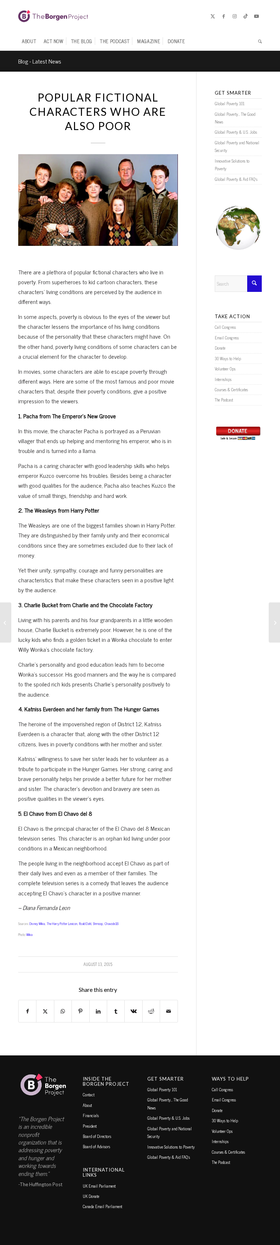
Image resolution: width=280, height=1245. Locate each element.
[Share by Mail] (169, 1011)
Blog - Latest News (39, 61)
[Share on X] (45, 1011)
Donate (220, 347)
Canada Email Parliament (102, 1206)
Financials (91, 1115)
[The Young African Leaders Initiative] (5, 622)
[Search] (258, 41)
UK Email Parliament (99, 1186)
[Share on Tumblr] (115, 1011)
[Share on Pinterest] (80, 1011)
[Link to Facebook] (223, 16)
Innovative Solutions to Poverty (232, 164)
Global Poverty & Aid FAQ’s (236, 179)
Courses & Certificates (231, 389)
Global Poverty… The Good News (235, 118)
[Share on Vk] (133, 1011)
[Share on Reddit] (151, 1011)
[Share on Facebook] (27, 1011)
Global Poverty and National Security (237, 146)
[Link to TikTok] (245, 16)
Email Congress (227, 337)
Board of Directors (97, 1136)
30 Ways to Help (228, 358)
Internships (223, 379)
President (90, 1126)
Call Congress (225, 327)
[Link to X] (212, 16)
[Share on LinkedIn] (98, 1011)
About (87, 1105)
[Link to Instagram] (234, 16)
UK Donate (91, 1196)
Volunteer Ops (225, 368)
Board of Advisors (96, 1146)
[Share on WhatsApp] (62, 1011)
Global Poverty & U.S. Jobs (236, 132)
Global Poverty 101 (230, 103)
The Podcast (224, 399)
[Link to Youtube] (256, 16)
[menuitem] (29, 41)
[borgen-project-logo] (53, 16)
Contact (88, 1094)
